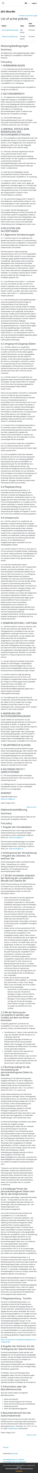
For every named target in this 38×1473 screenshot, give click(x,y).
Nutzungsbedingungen (12, 1468)
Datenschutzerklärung (26, 1468)
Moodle (15, 1453)
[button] (27, 3)
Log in (34, 3)
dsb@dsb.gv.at (13, 1428)
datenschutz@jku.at (8, 799)
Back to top (31, 807)
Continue (19, 1471)
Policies (5, 1447)
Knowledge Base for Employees (14, 1462)
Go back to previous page (28, 15)
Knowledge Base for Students (13, 1459)
